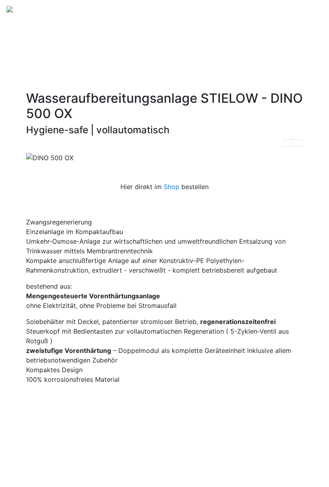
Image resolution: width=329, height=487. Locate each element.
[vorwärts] (297, 143)
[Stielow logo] (34, 11)
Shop (171, 187)
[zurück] (287, 143)
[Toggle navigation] (311, 12)
